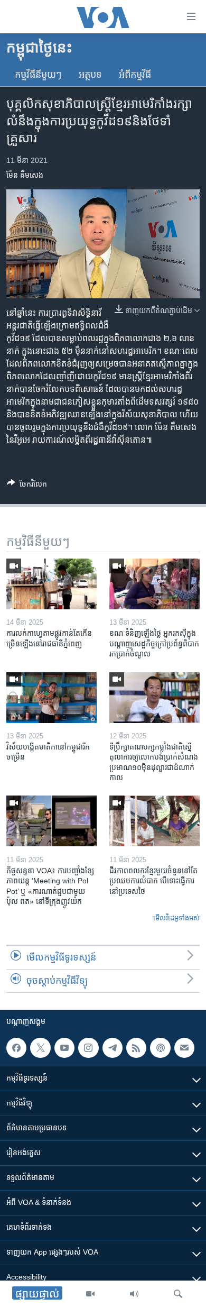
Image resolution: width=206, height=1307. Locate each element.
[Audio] (134, 1294)
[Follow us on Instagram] (88, 1048)
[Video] (90, 1294)
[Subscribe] (184, 1048)
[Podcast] (160, 1048)
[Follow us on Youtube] (64, 1048)
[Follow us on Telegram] (112, 1048)
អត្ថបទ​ (90, 74)
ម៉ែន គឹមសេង (24, 175)
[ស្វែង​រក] (178, 1294)
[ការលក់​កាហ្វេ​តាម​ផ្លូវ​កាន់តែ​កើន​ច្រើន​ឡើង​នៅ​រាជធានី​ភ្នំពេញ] (51, 584)
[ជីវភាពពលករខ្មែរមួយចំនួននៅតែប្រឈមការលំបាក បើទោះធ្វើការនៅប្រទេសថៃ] (154, 821)
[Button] (27, 486)
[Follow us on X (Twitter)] (40, 1048)
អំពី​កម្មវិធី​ (135, 74)
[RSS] (136, 1048)
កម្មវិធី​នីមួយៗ (38, 74)
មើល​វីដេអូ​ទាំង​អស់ (176, 918)
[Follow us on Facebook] (16, 1048)
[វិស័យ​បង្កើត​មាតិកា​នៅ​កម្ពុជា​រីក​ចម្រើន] (51, 697)
